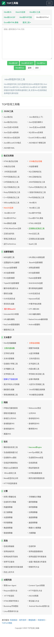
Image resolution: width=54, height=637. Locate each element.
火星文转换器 (34, 353)
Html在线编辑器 (10, 343)
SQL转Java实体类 (36, 132)
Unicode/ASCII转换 (11, 314)
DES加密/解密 (34, 273)
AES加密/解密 (9, 273)
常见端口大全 (34, 601)
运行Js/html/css (10, 244)
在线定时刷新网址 (11, 463)
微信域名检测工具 (11, 447)
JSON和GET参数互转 (37, 143)
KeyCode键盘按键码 (12, 324)
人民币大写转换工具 (36, 384)
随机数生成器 (9, 390)
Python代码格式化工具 (37, 187)
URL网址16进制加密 (37, 257)
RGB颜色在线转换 (36, 395)
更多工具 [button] (26, 22)
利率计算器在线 (10, 497)
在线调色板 (33, 463)
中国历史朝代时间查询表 (13, 567)
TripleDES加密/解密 (11, 283)
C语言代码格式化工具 (37, 192)
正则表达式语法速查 (36, 239)
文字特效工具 (9, 374)
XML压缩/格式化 (35, 177)
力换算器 (32, 533)
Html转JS (7, 12)
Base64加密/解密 (36, 262)
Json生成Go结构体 (11, 132)
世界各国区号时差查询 (37, 557)
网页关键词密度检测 (36, 478)
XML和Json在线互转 (12, 138)
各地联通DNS (9, 424)
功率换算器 (33, 512)
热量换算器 (8, 507)
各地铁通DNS (9, 429)
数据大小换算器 (35, 528)
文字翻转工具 (9, 369)
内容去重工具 (34, 369)
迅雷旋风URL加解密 (11, 262)
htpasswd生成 (34, 299)
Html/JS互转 (20, 12)
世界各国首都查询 (36, 551)
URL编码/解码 (9, 319)
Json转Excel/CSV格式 (12, 143)
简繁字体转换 (34, 348)
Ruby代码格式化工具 (12, 192)
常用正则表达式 (10, 239)
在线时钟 (32, 546)
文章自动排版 (34, 343)
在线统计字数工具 (11, 364)
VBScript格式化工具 (11, 203)
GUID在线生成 (9, 299)
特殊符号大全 (34, 567)
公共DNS (32, 413)
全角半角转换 (34, 379)
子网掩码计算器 (35, 497)
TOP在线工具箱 (33, 628)
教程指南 (32, 620)
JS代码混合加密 (10, 172)
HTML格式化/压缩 (11, 161)
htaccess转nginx (35, 447)
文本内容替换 (9, 359)
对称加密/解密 (34, 268)
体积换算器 (33, 507)
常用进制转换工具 (11, 395)
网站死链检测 (34, 468)
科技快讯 (41, 620)
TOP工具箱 (12, 3)
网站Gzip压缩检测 (11, 468)
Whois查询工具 (10, 473)
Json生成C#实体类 (11, 127)
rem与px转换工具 (35, 452)
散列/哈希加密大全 (11, 288)
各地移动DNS (34, 424)
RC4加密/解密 (9, 278)
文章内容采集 (9, 348)
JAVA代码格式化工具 (37, 182)
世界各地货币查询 (11, 557)
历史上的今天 (9, 572)
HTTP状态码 (9, 596)
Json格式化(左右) (10, 122)
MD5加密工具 (9, 257)
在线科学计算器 (10, 502)
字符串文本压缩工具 (36, 374)
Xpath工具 (33, 244)
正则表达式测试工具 (36, 228)
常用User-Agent (10, 585)
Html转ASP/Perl (42, 17)
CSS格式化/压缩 (35, 161)
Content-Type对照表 (37, 585)
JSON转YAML (9, 148)
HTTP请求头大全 (35, 591)
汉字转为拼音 (9, 353)
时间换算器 (8, 523)
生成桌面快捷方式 (11, 452)
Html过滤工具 (34, 234)
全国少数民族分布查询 (37, 562)
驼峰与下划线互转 (11, 379)
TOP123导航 (7, 623)
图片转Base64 (9, 309)
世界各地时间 (9, 551)
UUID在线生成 (34, 293)
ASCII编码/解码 (35, 314)
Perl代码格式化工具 (36, 197)
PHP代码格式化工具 (11, 177)
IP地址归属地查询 (11, 408)
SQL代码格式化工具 (11, 187)
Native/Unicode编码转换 (38, 319)
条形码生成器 (9, 304)
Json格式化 (8, 117)
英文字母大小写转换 (11, 384)
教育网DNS (33, 429)
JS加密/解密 (33, 166)
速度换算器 (33, 523)
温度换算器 (33, 517)
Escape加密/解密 (10, 268)
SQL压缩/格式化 (35, 172)
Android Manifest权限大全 (39, 606)
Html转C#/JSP (9, 17)
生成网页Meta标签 (36, 458)
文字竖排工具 (34, 364)
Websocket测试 (35, 408)
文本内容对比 (34, 359)
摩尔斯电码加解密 (36, 288)
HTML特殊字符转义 (11, 601)
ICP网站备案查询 (35, 473)
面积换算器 (33, 502)
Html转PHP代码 (25, 17)
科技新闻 (13, 620)
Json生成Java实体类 (37, 127)
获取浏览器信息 (10, 413)
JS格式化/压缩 (9, 166)
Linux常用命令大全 (11, 611)
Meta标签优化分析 (11, 478)
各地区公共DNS (10, 418)
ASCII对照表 (33, 596)
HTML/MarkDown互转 (12, 228)
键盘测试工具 (9, 330)
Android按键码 (34, 324)
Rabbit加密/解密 (35, 278)
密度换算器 (8, 533)
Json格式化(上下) (36, 117)
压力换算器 (8, 512)
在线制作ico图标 (10, 458)
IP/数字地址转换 (35, 304)
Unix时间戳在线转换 (37, 390)
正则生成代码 (9, 234)
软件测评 (22, 620)
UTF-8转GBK (34, 309)
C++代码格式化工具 (11, 197)
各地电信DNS (34, 418)
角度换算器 (8, 528)
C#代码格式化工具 (11, 182)
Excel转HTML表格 (11, 22)
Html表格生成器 (10, 223)
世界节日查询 (9, 562)
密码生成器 (8, 293)
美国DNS (7, 434)
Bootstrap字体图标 (11, 606)
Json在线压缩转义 (36, 122)
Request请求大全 (10, 591)
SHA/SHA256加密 (36, 283)
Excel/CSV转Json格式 (37, 138)
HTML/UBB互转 (35, 223)
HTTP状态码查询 (10, 483)
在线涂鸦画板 (9, 546)
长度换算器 (8, 517)
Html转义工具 (35, 12)
